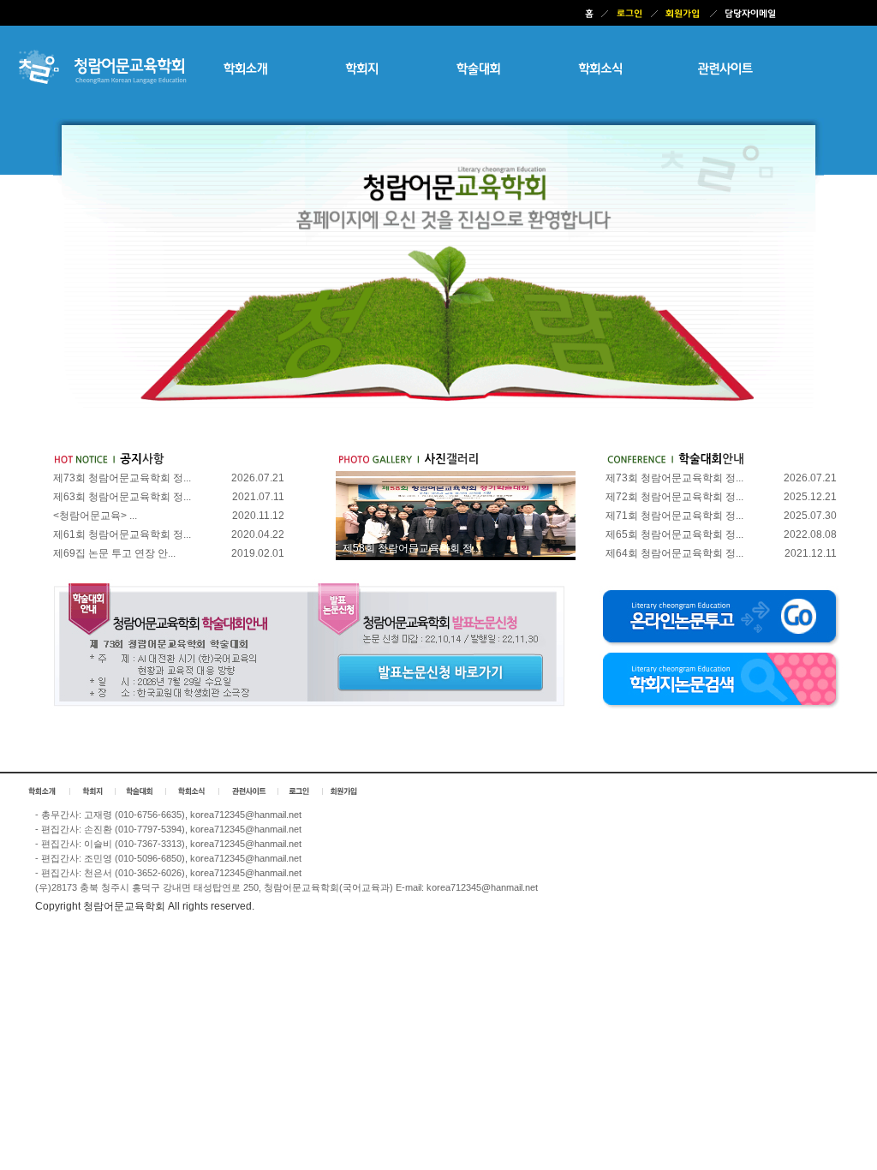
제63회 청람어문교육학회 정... (122, 497)
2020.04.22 (257, 534)
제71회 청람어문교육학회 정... (674, 516)
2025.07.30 (810, 516)
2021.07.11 (258, 497)
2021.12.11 (811, 553)
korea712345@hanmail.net (245, 814)
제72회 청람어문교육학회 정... (674, 497)
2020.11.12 (258, 516)
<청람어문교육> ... (95, 516)
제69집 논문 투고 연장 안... (114, 553)
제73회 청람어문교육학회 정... (122, 478)
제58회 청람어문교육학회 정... (411, 548)
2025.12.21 (810, 497)
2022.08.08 (810, 534)
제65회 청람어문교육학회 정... (674, 534)
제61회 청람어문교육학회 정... (122, 534)
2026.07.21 (257, 478)
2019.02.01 (257, 553)
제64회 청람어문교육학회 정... (674, 553)
